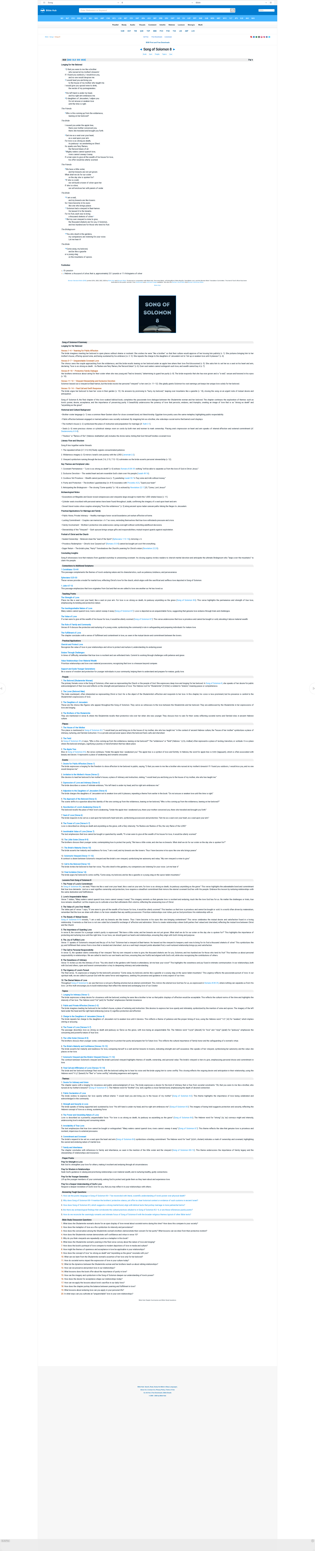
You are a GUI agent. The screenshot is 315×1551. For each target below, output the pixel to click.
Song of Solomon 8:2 (94, 730)
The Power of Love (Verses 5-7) (77, 1027)
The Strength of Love (70, 597)
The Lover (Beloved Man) (74, 691)
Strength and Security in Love (75, 1104)
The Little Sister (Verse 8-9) (76, 839)
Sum (151, 54)
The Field (67, 738)
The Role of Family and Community (76, 624)
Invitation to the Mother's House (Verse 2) (81, 774)
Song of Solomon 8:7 (124, 611)
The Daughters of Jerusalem (75, 702)
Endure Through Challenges (73, 652)
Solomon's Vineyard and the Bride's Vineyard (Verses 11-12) (89, 1057)
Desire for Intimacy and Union (75, 1082)
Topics (164, 54)
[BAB (69, 60)
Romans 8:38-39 (128, 469)
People (157, 54)
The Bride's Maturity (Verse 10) (77, 848)
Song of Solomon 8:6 (186, 600)
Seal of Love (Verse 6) (73, 815)
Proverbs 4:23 (133, 483)
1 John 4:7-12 (67, 586)
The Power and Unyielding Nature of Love (81, 1115)
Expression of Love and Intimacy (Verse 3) (81, 782)
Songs (52, 37)
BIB (78, 60)
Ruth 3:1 (146, 424)
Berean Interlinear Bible (195, 282)
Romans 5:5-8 (112, 544)
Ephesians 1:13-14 (121, 539)
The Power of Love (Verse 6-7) (76, 823)
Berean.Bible (122, 280)
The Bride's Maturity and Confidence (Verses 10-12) (85, 1046)
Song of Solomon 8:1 (99, 1088)
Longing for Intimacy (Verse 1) (76, 995)
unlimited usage (151, 282)
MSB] (83, 60)
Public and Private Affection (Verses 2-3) (81, 1005)
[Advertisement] (157, 1348)
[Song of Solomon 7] (3, 694)
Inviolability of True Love (73, 1126)
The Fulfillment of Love (71, 633)
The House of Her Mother (74, 727)
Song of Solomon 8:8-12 (183, 1150)
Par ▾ (250, 60)
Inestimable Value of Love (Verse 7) (78, 831)
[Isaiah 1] (312, 694)
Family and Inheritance (72, 1147)
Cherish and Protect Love (72, 644)
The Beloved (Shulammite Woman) (78, 680)
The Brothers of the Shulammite (76, 713)
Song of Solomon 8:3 (179, 1107)
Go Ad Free (5, 1541)
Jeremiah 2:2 (128, 455)
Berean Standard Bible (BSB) (77, 280)
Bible (46, 37)
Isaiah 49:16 (143, 473)
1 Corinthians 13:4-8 (69, 569)
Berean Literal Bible (178, 282)
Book (145, 54)
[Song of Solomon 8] (157, 332)
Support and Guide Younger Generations (78, 669)
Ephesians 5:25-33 (69, 577)
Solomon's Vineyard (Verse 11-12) (79, 856)
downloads (139, 282)
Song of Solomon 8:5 (72, 741)
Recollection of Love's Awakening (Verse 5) (82, 807)
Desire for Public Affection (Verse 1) (79, 763)
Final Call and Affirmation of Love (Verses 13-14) (84, 1068)
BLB (74, 60)
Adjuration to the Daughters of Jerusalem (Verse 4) (85, 791)
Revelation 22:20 (150, 548)
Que (171, 54)
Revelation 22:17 (137, 487)
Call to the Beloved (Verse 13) (77, 864)
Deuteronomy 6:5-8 (69, 431)
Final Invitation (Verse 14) (75, 872)
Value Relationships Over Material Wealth (79, 661)
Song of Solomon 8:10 (71, 919)
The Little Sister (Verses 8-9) (75, 1038)
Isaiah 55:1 (129, 478)
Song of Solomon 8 (214, 683)
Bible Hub (111, 280)
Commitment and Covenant (74, 1136)
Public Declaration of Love (74, 1093)
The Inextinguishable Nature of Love (76, 608)
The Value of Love (69, 616)
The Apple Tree (69, 749)
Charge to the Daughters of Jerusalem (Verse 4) (83, 1016)
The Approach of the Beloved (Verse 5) (80, 799)
